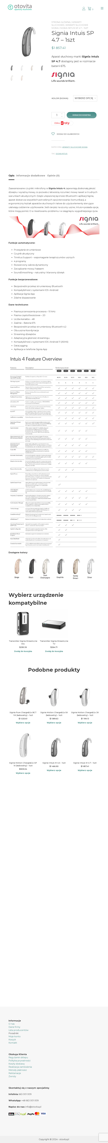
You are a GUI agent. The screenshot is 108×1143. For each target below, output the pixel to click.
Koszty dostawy (17, 1064)
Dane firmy (14, 1027)
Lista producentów (18, 1030)
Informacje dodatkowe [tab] (30, 175)
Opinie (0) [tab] (53, 175)
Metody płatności (18, 1070)
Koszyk (12, 1039)
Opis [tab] (11, 175)
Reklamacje (15, 1073)
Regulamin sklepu (18, 1057)
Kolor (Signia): (60, 98)
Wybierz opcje (23, 723)
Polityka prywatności (19, 1060)
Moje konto (15, 1036)
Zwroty (12, 1076)
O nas (11, 1024)
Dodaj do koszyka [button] (23, 651)
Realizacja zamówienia (20, 1067)
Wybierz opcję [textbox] (84, 98)
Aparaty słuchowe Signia (74, 147)
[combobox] (85, 98)
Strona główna (60, 22)
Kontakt (13, 1043)
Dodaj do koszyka (82, 115)
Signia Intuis (61, 154)
